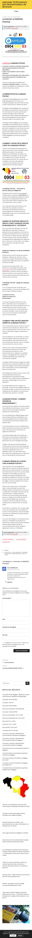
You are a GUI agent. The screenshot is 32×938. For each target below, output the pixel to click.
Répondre (9, 582)
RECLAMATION (8, 553)
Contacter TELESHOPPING (9, 712)
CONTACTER (7, 552)
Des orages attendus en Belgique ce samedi (15, 833)
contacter (6, 63)
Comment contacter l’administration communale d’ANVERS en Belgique (13, 744)
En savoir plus (14, 28)
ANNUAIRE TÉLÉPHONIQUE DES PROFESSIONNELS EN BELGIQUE (14, 4)
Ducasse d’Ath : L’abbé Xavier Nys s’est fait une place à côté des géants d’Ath (16, 875)
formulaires (5, 270)
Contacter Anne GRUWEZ (9, 699)
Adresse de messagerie (9, 627)
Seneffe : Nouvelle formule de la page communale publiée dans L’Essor (13, 884)
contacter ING (6, 542)
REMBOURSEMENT (17, 553)
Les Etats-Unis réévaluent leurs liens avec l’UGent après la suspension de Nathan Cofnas (15, 805)
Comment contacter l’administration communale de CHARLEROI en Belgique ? (14, 734)
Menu (16, 11)
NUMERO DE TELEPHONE (21, 552)
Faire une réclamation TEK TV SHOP (12, 715)
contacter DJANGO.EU (8, 539)
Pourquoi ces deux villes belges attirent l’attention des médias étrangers (13, 814)
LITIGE (13, 552)
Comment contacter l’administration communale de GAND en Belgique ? (13, 739)
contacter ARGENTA (21, 539)
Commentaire (7, 598)
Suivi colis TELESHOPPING (9, 706)
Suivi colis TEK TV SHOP (9, 721)
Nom (3, 619)
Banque (6, 550)
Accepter (13, 935)
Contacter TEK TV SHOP (9, 724)
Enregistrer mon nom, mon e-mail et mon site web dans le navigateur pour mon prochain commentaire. (15, 644)
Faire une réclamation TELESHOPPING (13, 709)
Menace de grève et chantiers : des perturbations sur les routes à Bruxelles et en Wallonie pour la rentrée (15, 824)
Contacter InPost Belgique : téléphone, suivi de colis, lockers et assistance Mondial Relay (15, 695)
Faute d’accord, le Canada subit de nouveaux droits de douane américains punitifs (15, 841)
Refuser (20, 935)
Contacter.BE (17, 17)
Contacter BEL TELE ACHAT (10, 730)
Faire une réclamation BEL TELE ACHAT (13, 718)
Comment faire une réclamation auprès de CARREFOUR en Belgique (15, 769)
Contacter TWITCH (8, 703)
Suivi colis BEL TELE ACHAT (9, 727)
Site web (4, 635)
